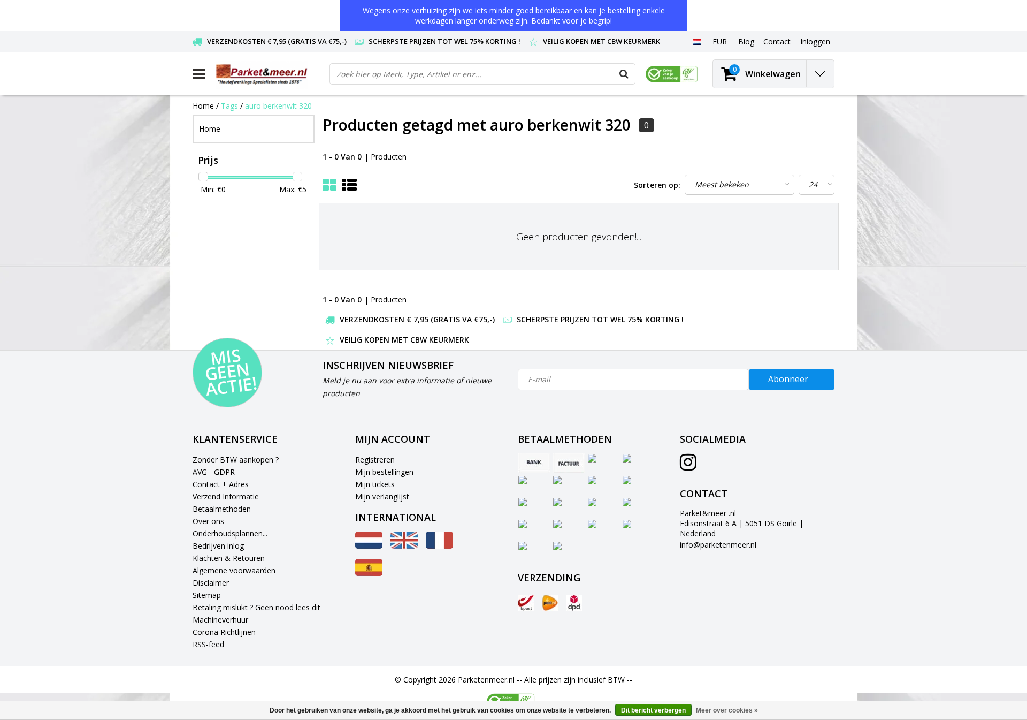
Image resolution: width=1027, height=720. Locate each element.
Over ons (208, 521)
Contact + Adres (221, 484)
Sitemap (207, 595)
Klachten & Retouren (229, 558)
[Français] (439, 546)
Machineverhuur (220, 620)
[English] (404, 546)
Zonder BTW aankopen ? (236, 459)
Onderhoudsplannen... (230, 533)
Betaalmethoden (222, 509)
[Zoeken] (624, 74)
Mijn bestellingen (384, 472)
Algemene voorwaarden (234, 570)
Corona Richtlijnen (224, 632)
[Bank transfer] (534, 463)
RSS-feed (208, 644)
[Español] (368, 573)
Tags (229, 106)
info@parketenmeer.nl (718, 545)
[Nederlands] (697, 41)
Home (203, 106)
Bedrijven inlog (218, 546)
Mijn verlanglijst (382, 496)
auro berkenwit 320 (278, 106)
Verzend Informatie (226, 496)
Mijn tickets (375, 484)
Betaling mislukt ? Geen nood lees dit (256, 607)
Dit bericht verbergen (653, 710)
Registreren (375, 459)
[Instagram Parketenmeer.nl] (688, 466)
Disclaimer (211, 583)
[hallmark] (672, 74)
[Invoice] (569, 463)
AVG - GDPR (214, 472)
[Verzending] (526, 603)
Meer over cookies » (727, 710)
